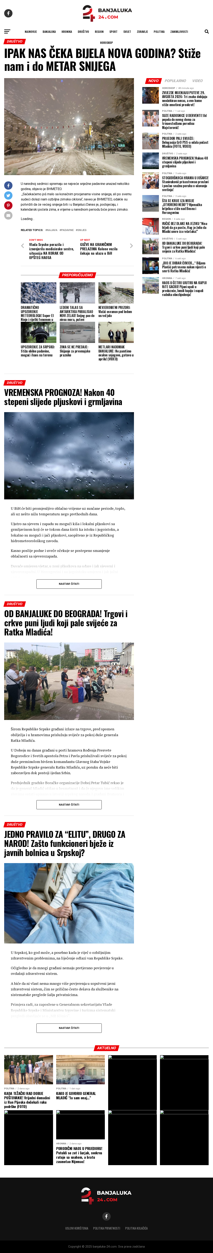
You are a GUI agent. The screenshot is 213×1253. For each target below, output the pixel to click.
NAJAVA (52, 230)
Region (99, 31)
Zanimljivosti (179, 31)
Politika (159, 31)
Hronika (67, 31)
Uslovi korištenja (76, 1228)
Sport (113, 31)
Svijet (127, 31)
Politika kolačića (136, 1228)
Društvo (83, 31)
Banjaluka (49, 31)
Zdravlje (142, 31)
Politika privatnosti (106, 1228)
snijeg (82, 230)
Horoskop (106, 42)
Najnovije (31, 31)
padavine (67, 230)
